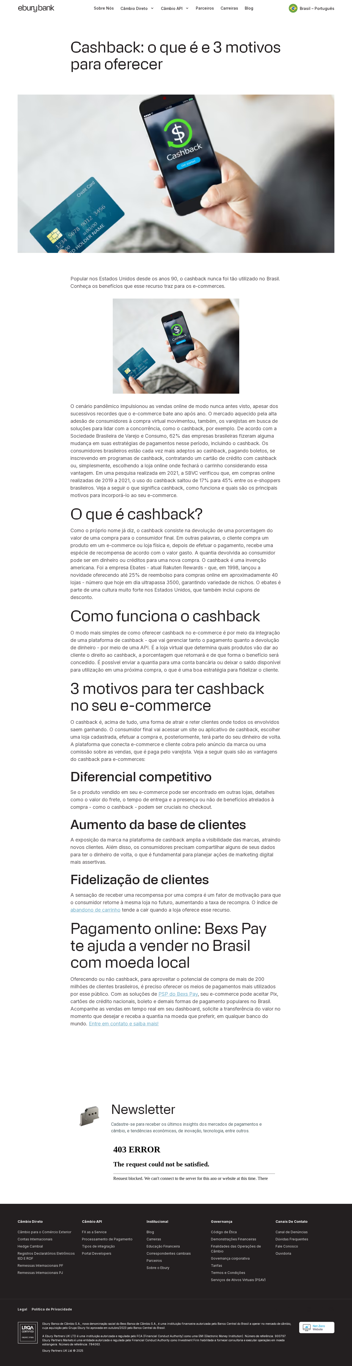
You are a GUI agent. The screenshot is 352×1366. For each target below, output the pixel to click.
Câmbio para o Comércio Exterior (44, 1232)
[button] (137, 8)
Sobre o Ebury (158, 1268)
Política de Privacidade (52, 1309)
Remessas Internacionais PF (40, 1265)
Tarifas (216, 1265)
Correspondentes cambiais (169, 1253)
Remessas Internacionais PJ (40, 1273)
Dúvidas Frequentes (292, 1239)
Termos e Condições (228, 1273)
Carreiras (229, 8)
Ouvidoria (283, 1253)
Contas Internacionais (35, 1239)
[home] (36, 8)
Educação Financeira (163, 1246)
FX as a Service (94, 1232)
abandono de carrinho (95, 910)
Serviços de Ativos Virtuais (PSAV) (238, 1280)
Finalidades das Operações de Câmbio (236, 1248)
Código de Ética (224, 1232)
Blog (249, 8)
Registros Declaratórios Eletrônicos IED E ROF (46, 1255)
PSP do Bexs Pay (178, 994)
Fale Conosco (287, 1246)
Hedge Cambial (30, 1246)
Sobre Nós (104, 8)
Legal (22, 1309)
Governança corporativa (230, 1258)
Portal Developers (96, 1253)
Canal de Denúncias (292, 1232)
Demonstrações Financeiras (233, 1239)
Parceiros (205, 8)
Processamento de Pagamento (107, 1239)
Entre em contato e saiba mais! (124, 1023)
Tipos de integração (98, 1246)
